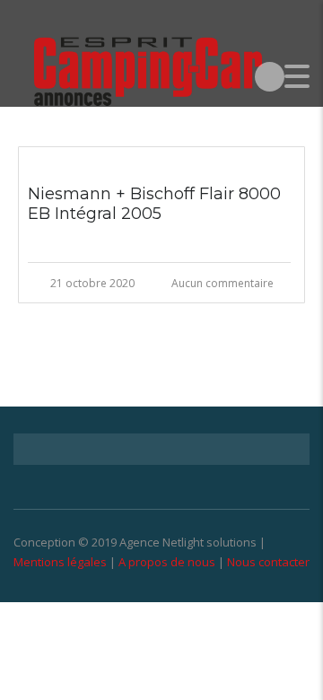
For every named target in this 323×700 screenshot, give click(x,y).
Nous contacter (268, 562)
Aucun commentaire (222, 283)
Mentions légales (60, 562)
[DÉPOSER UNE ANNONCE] (269, 76)
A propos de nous (166, 562)
